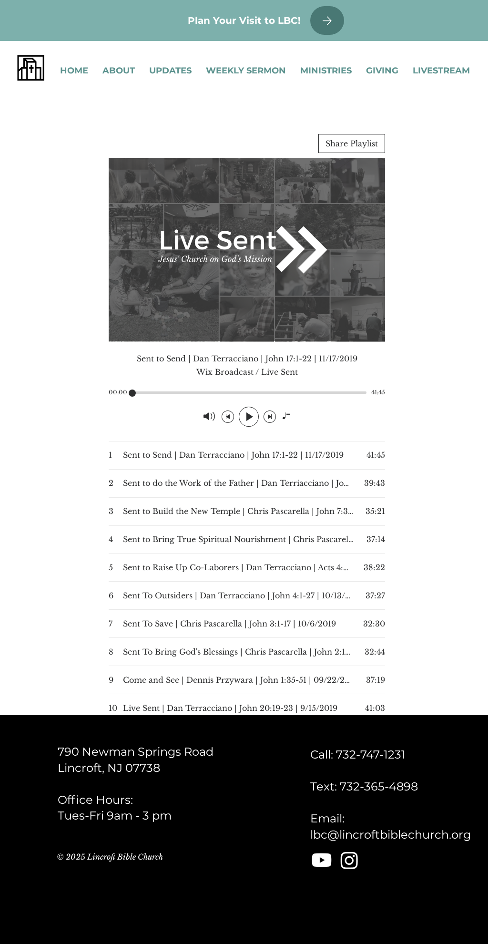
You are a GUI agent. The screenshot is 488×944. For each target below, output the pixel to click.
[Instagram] (349, 860)
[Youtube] (321, 860)
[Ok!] (327, 20)
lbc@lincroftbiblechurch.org (390, 834)
